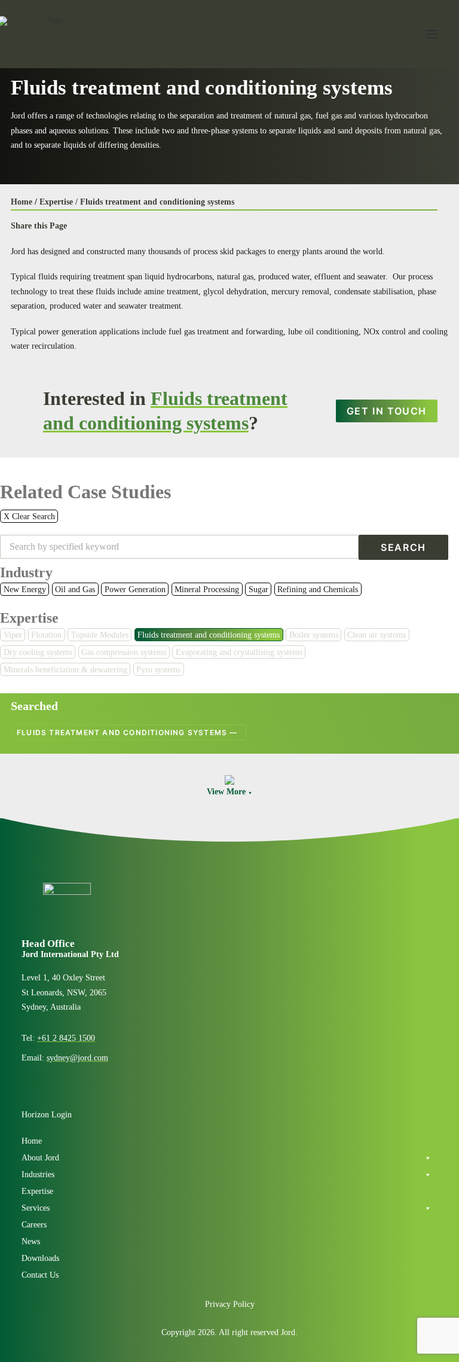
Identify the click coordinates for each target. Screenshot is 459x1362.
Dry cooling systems (38, 652)
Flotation (46, 634)
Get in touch (387, 411)
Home (21, 201)
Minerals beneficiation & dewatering (65, 669)
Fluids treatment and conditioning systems (157, 201)
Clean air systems (376, 634)
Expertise (29, 618)
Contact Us (40, 1274)
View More (229, 791)
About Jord (40, 1157)
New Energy (25, 589)
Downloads (40, 1258)
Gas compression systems (123, 652)
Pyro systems (158, 669)
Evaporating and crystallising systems (239, 652)
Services (36, 1207)
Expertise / (58, 201)
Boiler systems (313, 634)
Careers (34, 1224)
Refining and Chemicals (317, 589)
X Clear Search (29, 516)
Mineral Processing (207, 589)
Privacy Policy (230, 1304)
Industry (26, 572)
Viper (13, 634)
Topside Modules (99, 634)
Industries (38, 1174)
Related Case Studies (85, 491)
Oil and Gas (75, 589)
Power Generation (135, 589)
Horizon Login (47, 1114)
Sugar (258, 589)
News (31, 1241)
